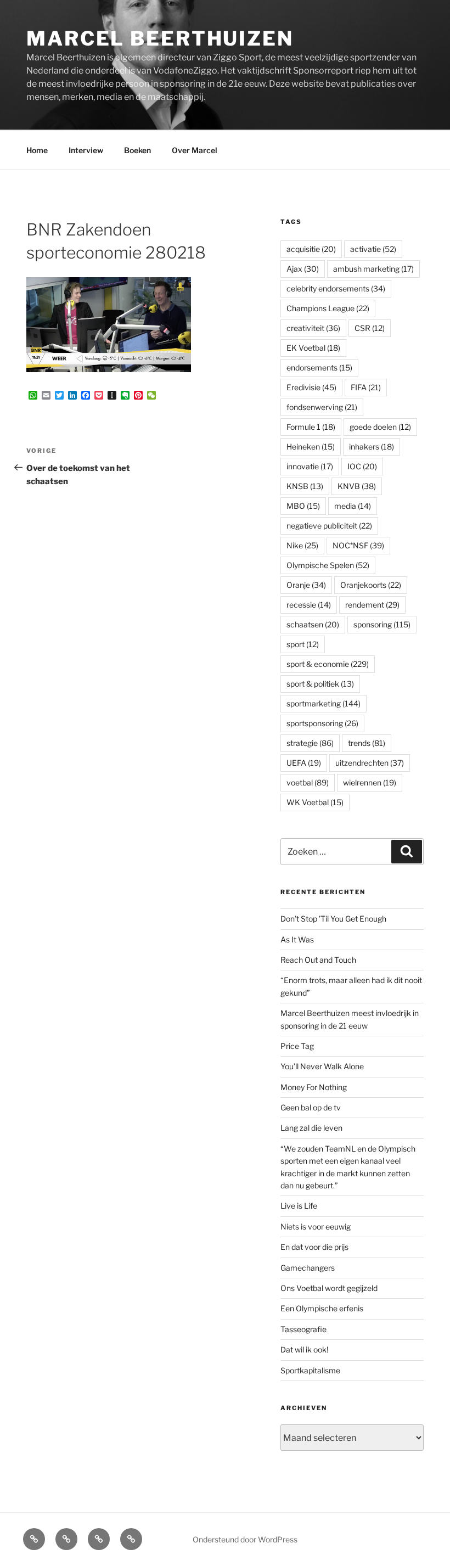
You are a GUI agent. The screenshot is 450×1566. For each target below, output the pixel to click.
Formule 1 (310, 426)
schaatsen (312, 624)
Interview (86, 150)
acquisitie (311, 249)
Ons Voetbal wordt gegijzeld (329, 1288)
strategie (310, 743)
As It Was (297, 939)
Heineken (310, 446)
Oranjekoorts (370, 585)
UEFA (303, 762)
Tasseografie (303, 1329)
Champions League (327, 308)
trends (366, 743)
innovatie (309, 466)
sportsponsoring (322, 723)
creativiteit (313, 328)
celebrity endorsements (335, 288)
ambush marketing (373, 268)
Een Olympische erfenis (321, 1308)
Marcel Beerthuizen (160, 38)
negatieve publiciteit (329, 525)
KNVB (357, 486)
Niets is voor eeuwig (315, 1226)
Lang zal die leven (311, 1127)
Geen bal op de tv (310, 1107)
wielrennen (369, 782)
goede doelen (380, 426)
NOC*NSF (358, 545)
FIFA (366, 387)
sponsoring (381, 624)
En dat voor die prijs (314, 1246)
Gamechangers (307, 1267)
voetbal (307, 782)
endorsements (319, 367)
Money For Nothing (313, 1087)
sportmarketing (323, 703)
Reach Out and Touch (318, 959)
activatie (373, 249)
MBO (303, 505)
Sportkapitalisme (310, 1370)
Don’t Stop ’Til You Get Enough (333, 918)
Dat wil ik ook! (304, 1349)
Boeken (137, 150)
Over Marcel (194, 150)
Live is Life (298, 1205)
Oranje (306, 585)
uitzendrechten (369, 762)
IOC (362, 466)
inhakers (371, 446)
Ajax (302, 268)
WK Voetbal (315, 802)
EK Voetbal (313, 347)
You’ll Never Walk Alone (322, 1066)
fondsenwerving (321, 407)
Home (37, 150)
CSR (370, 328)
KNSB (304, 486)
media (352, 505)
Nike (302, 545)
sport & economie (327, 664)
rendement (372, 604)
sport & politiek (320, 683)
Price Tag (297, 1046)
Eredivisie (311, 387)
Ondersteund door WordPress (245, 1539)
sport (302, 644)
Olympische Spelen (327, 565)
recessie (308, 604)
